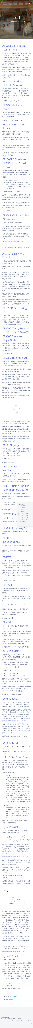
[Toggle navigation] (29, 2)
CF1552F (22, 509)
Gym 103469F (24, 513)
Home (4, 1021)
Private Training (21, 1021)
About (29, 1021)
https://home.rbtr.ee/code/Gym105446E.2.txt (15, 952)
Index (13, 1021)
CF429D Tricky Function (16, 328)
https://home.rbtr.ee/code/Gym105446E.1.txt (15, 857)
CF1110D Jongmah (13, 445)
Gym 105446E (24, 520)
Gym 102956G (24, 522)
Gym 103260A (24, 515)
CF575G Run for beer (14, 357)
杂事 (15, 996)
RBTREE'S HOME (5, 3)
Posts (9, 1021)
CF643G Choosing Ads (15, 528)
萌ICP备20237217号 (6, 1017)
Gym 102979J (24, 518)
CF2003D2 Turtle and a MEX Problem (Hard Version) (15, 163)
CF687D (22, 507)
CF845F (22, 511)
